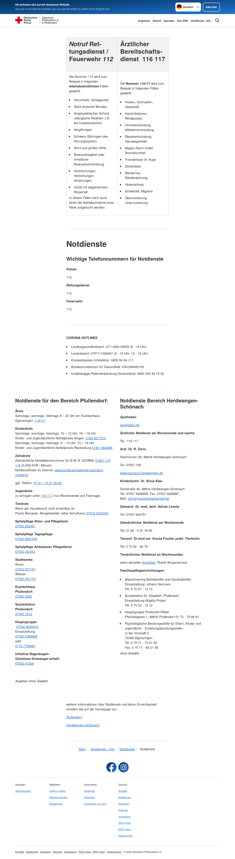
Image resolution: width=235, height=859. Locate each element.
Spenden (169, 21)
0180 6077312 (96, 438)
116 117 (46, 495)
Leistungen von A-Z (95, 804)
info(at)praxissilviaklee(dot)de (148, 498)
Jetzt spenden (23, 791)
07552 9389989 (26, 636)
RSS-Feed (124, 823)
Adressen (123, 804)
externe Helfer (58, 791)
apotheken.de (129, 425)
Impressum (124, 816)
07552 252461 (25, 526)
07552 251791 (25, 569)
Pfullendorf (74, 717)
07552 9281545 (26, 538)
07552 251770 (25, 578)
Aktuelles (89, 797)
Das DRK (182, 21)
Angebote (144, 21)
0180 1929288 (102, 447)
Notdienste (124, 797)
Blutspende (56, 804)
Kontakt (122, 791)
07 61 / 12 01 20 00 (48, 482)
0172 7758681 (25, 645)
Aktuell (157, 21)
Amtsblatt (148, 562)
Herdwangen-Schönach (82, 725)
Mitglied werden (59, 797)
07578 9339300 (97, 513)
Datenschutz (125, 836)
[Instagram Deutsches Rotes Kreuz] (123, 767)
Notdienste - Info (201, 21)
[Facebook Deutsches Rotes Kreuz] (111, 767)
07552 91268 (24, 663)
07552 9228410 (27, 626)
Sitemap (123, 810)
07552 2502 (23, 596)
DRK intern (124, 829)
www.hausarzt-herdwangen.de (141, 472)
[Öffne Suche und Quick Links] (217, 20)
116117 (40, 420)
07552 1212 (23, 613)
